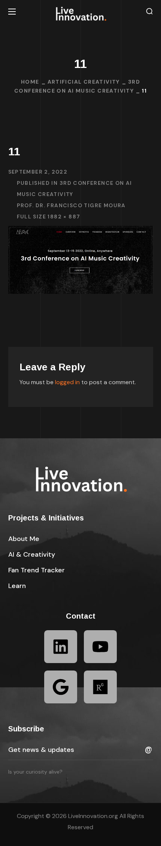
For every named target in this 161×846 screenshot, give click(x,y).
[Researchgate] (100, 687)
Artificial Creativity (84, 81)
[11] (80, 231)
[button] (149, 11)
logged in (67, 382)
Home (30, 81)
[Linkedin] (60, 646)
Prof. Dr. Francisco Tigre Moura (71, 205)
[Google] (60, 687)
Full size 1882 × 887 (48, 216)
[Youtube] (100, 646)
